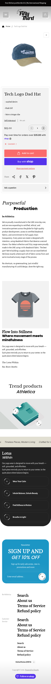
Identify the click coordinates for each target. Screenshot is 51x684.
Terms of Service (31, 606)
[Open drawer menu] (5, 14)
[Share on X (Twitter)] (27, 176)
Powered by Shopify (32, 670)
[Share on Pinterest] (34, 176)
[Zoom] (46, 35)
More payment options (25, 168)
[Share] (13, 176)
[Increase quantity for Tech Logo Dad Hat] (43, 128)
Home (8, 26)
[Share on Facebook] (20, 176)
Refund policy (29, 611)
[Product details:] (39, 423)
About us (24, 601)
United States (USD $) (23, 662)
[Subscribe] (42, 576)
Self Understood (10, 121)
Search (23, 596)
